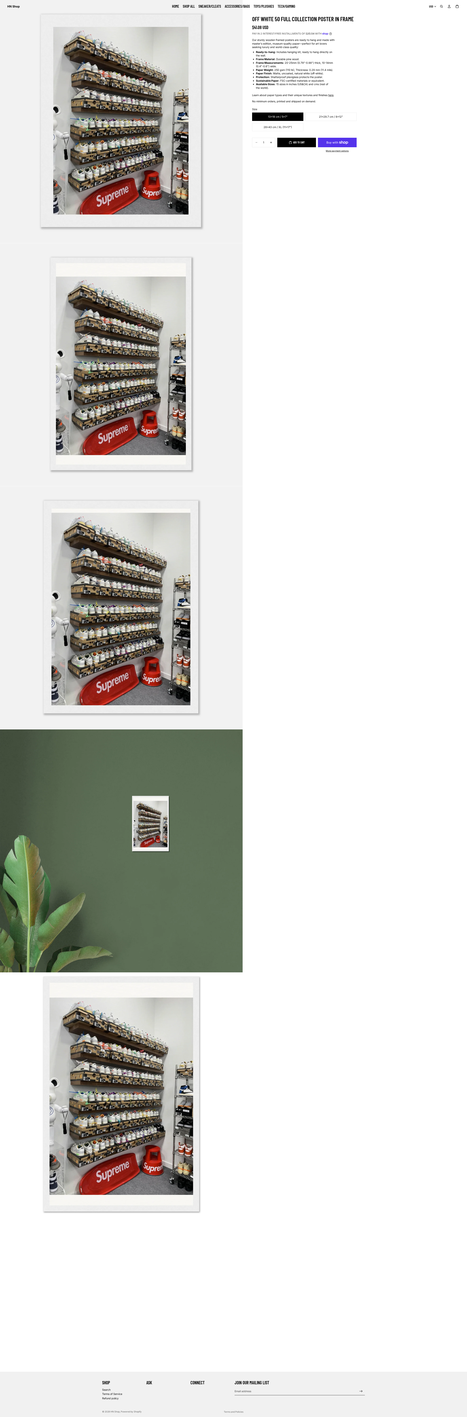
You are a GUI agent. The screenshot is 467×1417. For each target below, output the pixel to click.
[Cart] (457, 6)
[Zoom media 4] (121, 850)
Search (106, 1389)
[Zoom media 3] (121, 607)
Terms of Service (112, 1393)
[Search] (441, 6)
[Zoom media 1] (121, 121)
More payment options (337, 151)
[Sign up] (361, 1391)
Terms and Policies (233, 1411)
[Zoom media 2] (121, 364)
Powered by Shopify (131, 1411)
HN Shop (115, 1411)
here (330, 95)
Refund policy (110, 1398)
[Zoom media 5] (121, 1094)
